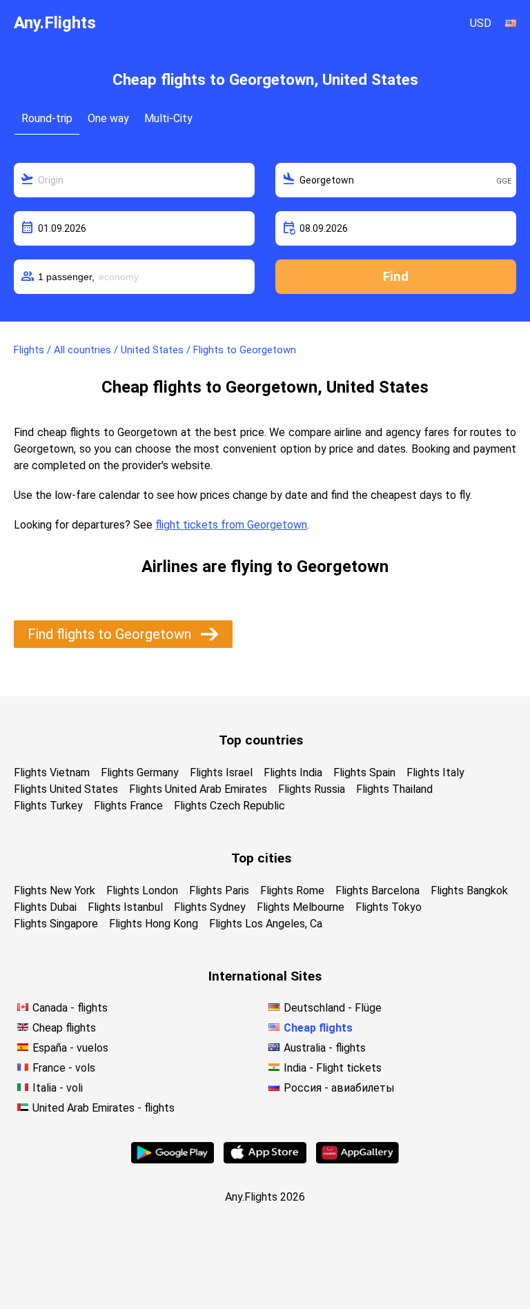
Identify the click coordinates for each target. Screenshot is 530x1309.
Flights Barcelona (377, 890)
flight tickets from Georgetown (231, 524)
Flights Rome (292, 890)
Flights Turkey (48, 805)
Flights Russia (311, 789)
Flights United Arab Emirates (198, 789)
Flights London (142, 890)
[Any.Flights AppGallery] (357, 1160)
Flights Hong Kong (153, 923)
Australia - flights (325, 1047)
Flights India (293, 772)
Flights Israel (221, 772)
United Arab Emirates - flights (103, 1107)
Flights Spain (364, 772)
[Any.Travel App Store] (265, 1160)
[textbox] (134, 180)
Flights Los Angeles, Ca (265, 923)
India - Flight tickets (333, 1067)
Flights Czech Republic (229, 805)
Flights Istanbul (125, 907)
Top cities (261, 858)
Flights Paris (219, 890)
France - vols (63, 1067)
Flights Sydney (210, 907)
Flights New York (54, 890)
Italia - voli (57, 1087)
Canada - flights (70, 1007)
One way (108, 118)
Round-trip (46, 118)
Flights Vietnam (52, 772)
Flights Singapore (56, 923)
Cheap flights (64, 1027)
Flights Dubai (45, 907)
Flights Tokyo (388, 907)
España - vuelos (70, 1047)
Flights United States (66, 789)
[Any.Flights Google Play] (172, 1160)
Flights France (128, 805)
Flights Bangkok (469, 890)
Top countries (261, 740)
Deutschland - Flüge (333, 1007)
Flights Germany (140, 772)
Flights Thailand (394, 789)
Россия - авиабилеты (339, 1087)
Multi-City (168, 118)
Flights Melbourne (300, 907)
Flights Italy (435, 772)
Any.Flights (55, 22)
